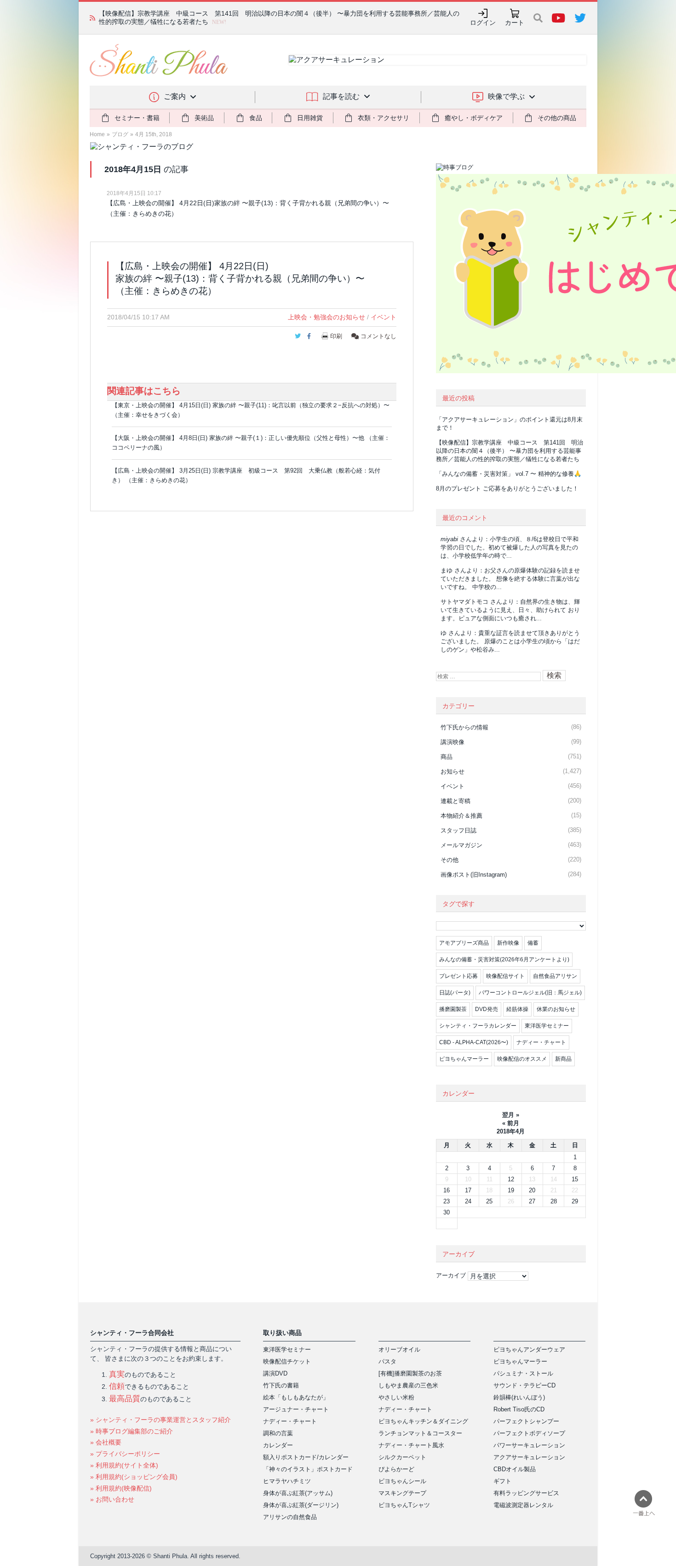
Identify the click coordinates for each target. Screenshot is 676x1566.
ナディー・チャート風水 (411, 1445)
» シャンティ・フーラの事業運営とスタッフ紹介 (160, 1419)
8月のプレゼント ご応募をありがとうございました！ (507, 488)
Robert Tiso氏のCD (518, 1409)
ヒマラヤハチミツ (287, 1481)
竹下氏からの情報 (464, 727)
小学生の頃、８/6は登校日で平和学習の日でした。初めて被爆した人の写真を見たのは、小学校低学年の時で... (510, 547)
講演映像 (452, 742)
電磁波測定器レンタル (523, 1505)
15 (575, 1179)
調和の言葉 (278, 1433)
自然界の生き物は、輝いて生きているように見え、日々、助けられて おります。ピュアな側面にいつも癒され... (510, 610)
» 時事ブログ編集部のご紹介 (131, 1431)
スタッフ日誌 (458, 830)
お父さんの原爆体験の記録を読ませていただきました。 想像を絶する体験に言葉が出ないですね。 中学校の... (510, 578)
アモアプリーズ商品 (464, 943)
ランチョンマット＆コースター (420, 1433)
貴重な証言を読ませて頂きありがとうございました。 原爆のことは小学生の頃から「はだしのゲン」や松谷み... (510, 641)
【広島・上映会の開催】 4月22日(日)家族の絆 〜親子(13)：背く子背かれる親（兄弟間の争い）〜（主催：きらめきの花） (248, 208)
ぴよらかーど (396, 1469)
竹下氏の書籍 (281, 1385)
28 (553, 1201)
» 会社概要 (105, 1442)
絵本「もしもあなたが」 (296, 1397)
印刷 (336, 336)
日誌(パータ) (454, 992)
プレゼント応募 (458, 976)
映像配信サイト (505, 976)
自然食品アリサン (555, 976)
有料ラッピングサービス (526, 1493)
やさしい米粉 (396, 1397)
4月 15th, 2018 (153, 134)
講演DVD (275, 1373)
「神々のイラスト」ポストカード (308, 1469)
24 (468, 1201)
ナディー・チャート (541, 1042)
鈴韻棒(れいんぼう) (519, 1397)
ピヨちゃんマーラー (464, 1059)
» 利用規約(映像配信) (121, 1488)
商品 (447, 756)
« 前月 (510, 1123)
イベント (383, 317)
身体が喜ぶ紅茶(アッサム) (297, 1493)
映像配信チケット (287, 1361)
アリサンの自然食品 (290, 1517)
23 (446, 1201)
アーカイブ (451, 1275)
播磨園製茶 (453, 1009)
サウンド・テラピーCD (524, 1385)
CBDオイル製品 (514, 1469)
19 (511, 1190)
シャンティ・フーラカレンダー (477, 1026)
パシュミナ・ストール (523, 1373)
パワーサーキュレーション (529, 1445)
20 (532, 1190)
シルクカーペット (402, 1457)
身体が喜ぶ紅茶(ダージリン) (300, 1505)
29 (575, 1201)
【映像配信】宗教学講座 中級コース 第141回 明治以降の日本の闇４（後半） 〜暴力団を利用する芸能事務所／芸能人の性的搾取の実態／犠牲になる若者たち (509, 450)
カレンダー (278, 1445)
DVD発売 (486, 1009)
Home (97, 134)
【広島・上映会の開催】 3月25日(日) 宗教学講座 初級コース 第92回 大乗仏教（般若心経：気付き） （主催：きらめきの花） (246, 475)
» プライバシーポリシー (125, 1453)
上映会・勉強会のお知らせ (326, 317)
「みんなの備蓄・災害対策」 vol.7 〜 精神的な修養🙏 (508, 473)
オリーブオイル (399, 1349)
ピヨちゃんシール (402, 1481)
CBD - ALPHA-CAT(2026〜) (473, 1042)
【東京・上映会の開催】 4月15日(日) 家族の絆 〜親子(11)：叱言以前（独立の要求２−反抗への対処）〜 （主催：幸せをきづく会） (251, 410)
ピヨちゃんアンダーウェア (529, 1349)
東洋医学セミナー (547, 1026)
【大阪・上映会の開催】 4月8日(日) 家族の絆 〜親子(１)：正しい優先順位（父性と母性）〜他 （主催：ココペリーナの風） (251, 442)
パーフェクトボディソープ (529, 1433)
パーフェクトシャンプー (526, 1421)
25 (489, 1201)
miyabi (449, 539)
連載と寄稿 (455, 800)
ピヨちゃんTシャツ (404, 1505)
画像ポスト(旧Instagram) (474, 874)
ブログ (120, 134)
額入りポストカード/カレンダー (306, 1457)
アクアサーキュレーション (529, 1457)
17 (468, 1190)
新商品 (563, 1059)
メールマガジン (461, 845)
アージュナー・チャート (296, 1409)
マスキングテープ (402, 1493)
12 (511, 1179)
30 (446, 1212)
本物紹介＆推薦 (461, 815)
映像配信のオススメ (522, 1059)
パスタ (387, 1361)
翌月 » (510, 1114)
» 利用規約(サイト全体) (124, 1465)
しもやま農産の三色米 (408, 1385)
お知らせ (452, 771)
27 (532, 1201)
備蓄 (533, 943)
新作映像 (508, 943)
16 (446, 1190)
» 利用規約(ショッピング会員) (134, 1476)
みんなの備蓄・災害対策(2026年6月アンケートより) (504, 959)
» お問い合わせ (112, 1499)
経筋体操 (517, 1009)
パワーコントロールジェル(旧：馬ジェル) (530, 992)
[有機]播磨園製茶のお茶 (410, 1373)
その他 (449, 859)
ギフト (502, 1481)
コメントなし (377, 336)
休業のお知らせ (556, 1009)
